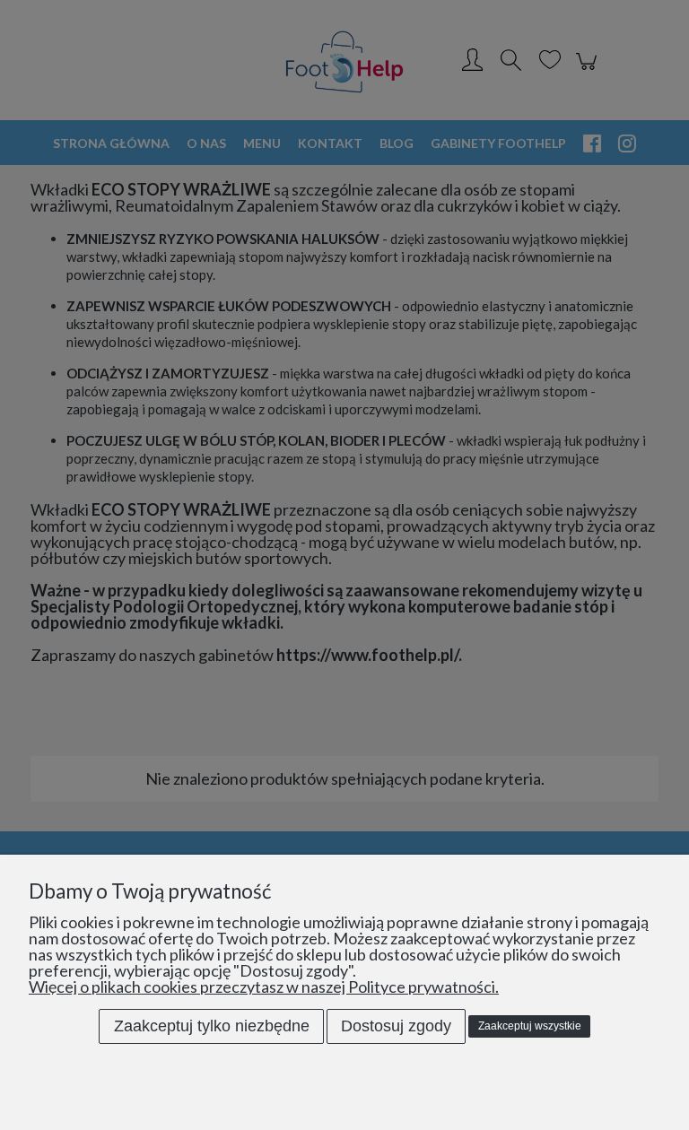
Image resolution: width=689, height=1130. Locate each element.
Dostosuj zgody (396, 1026)
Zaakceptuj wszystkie (529, 1026)
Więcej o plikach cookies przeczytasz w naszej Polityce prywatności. (264, 986)
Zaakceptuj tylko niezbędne (212, 1026)
